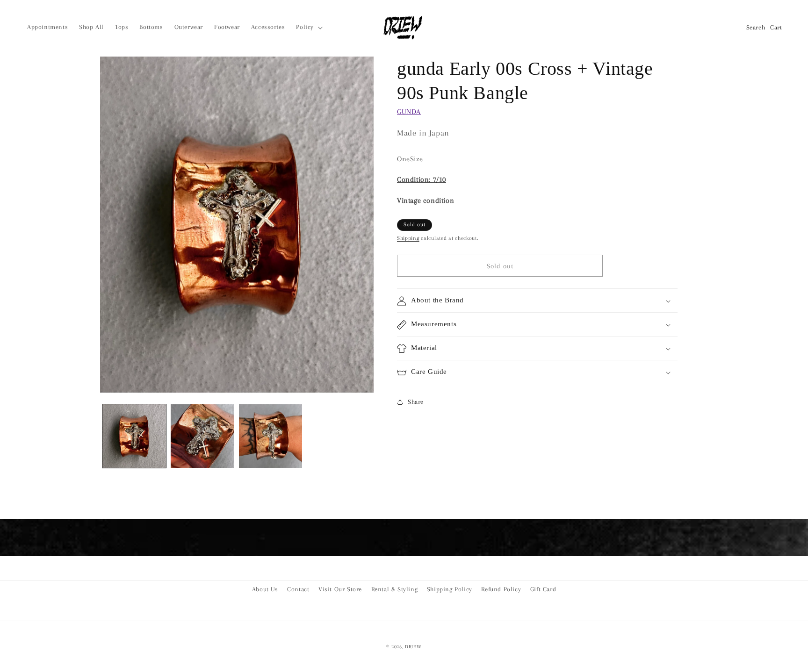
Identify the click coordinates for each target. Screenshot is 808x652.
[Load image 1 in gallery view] (134, 436)
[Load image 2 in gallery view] (202, 436)
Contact (298, 589)
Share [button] (416, 401)
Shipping (408, 239)
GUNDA (409, 111)
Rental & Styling (394, 589)
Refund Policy (501, 589)
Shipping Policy (449, 589)
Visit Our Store (340, 589)
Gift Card (543, 589)
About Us (265, 589)
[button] (308, 27)
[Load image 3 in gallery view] (271, 436)
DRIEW (413, 647)
